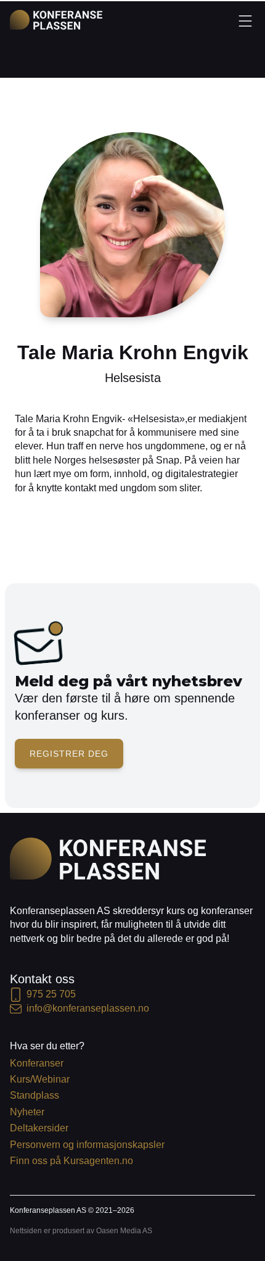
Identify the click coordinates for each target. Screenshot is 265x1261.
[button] (245, 20)
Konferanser (36, 1063)
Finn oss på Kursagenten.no (71, 1160)
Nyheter (27, 1112)
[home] (56, 20)
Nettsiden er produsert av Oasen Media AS (81, 1230)
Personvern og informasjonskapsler (87, 1144)
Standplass (34, 1095)
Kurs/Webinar (40, 1079)
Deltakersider (39, 1128)
